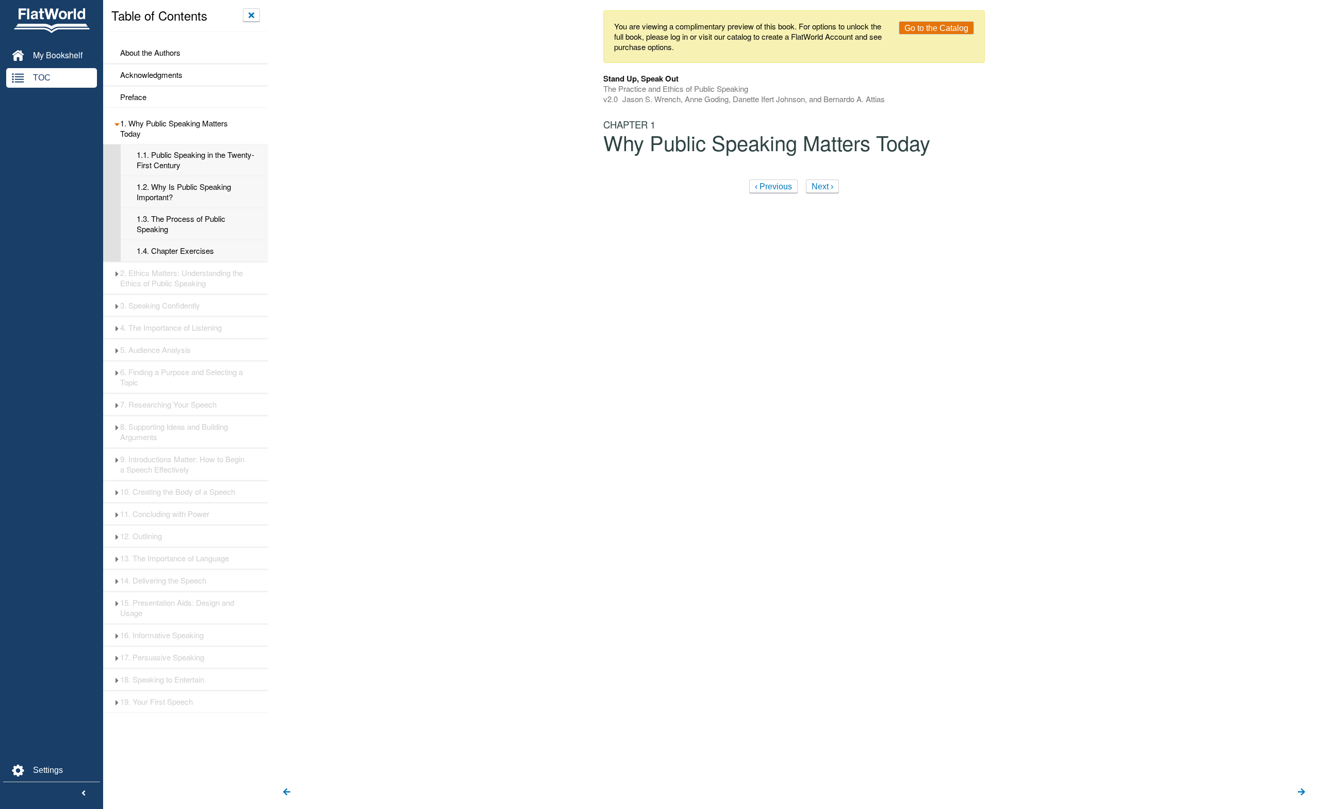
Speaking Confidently (160, 305)
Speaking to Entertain (162, 679)
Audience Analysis (155, 350)
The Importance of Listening (171, 327)
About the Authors (150, 52)
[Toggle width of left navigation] (83, 793)
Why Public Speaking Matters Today (174, 128)
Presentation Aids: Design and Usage (177, 607)
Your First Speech (156, 702)
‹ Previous (773, 186)
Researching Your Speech (168, 404)
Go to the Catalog (936, 28)
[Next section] (1301, 792)
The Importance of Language (174, 558)
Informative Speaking (162, 635)
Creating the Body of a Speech (177, 492)
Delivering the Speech (163, 580)
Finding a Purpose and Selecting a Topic (181, 377)
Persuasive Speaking (162, 657)
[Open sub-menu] (116, 123)
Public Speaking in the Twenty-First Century (195, 160)
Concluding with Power (164, 514)
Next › (822, 186)
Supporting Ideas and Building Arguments (174, 432)
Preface (133, 97)
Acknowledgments (151, 75)
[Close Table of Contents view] (251, 15)
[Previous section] (286, 792)
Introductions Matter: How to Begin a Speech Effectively (182, 464)
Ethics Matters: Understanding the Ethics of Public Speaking (181, 278)
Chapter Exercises (175, 251)
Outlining (141, 536)
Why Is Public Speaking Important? (184, 192)
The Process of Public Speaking (181, 224)
